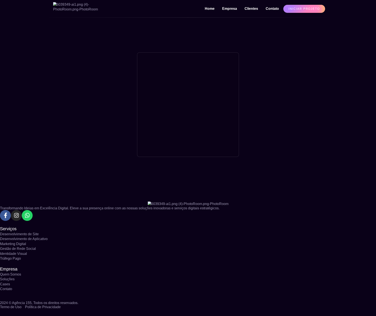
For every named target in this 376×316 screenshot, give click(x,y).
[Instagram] (16, 215)
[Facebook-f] (5, 215)
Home (210, 8)
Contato (272, 8)
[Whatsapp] (27, 215)
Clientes (251, 8)
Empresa (229, 8)
